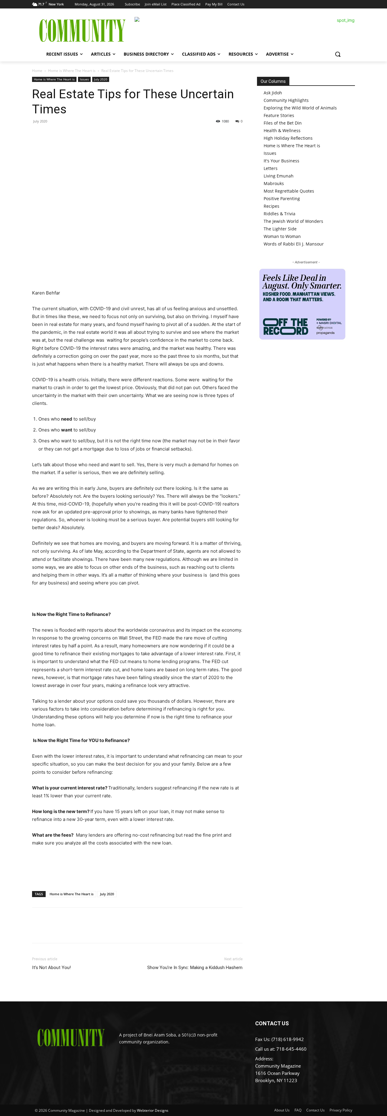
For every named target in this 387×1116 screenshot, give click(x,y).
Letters (271, 168)
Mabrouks (274, 183)
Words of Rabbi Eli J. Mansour (294, 244)
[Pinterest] (66, 135)
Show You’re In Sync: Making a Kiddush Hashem (194, 967)
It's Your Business (281, 161)
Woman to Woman (282, 236)
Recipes (271, 206)
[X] (52, 135)
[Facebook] (38, 135)
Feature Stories (279, 115)
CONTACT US (272, 1023)
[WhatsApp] (80, 135)
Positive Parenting (282, 198)
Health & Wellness (282, 130)
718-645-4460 (291, 1049)
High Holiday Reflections (288, 138)
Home (37, 70)
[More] (94, 135)
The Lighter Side (280, 229)
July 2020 (100, 79)
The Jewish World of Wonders (293, 221)
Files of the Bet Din (283, 123)
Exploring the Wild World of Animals (300, 108)
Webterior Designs (152, 1110)
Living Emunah (279, 176)
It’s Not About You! (51, 967)
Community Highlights (286, 100)
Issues (84, 79)
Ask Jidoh (273, 93)
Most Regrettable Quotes (289, 191)
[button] (337, 54)
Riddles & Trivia (279, 213)
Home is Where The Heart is (72, 70)
